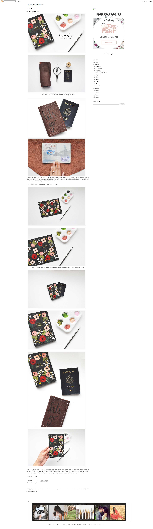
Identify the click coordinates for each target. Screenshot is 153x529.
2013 (95, 90)
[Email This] (41, 481)
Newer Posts (29, 489)
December (98, 66)
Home (58, 489)
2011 (95, 95)
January (97, 85)
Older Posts (86, 489)
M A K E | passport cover (33, 11)
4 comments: (35, 480)
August (97, 75)
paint (36, 483)
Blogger (102, 524)
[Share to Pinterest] (47, 481)
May (97, 79)
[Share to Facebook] (46, 481)
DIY (31, 483)
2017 (95, 60)
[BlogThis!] (42, 481)
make (34, 483)
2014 (95, 88)
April (97, 81)
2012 (95, 93)
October (97, 70)
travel (39, 483)
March (97, 83)
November (98, 68)
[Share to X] (44, 481)
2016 (95, 62)
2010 (95, 97)
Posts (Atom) (35, 491)
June (97, 77)
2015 (95, 64)
